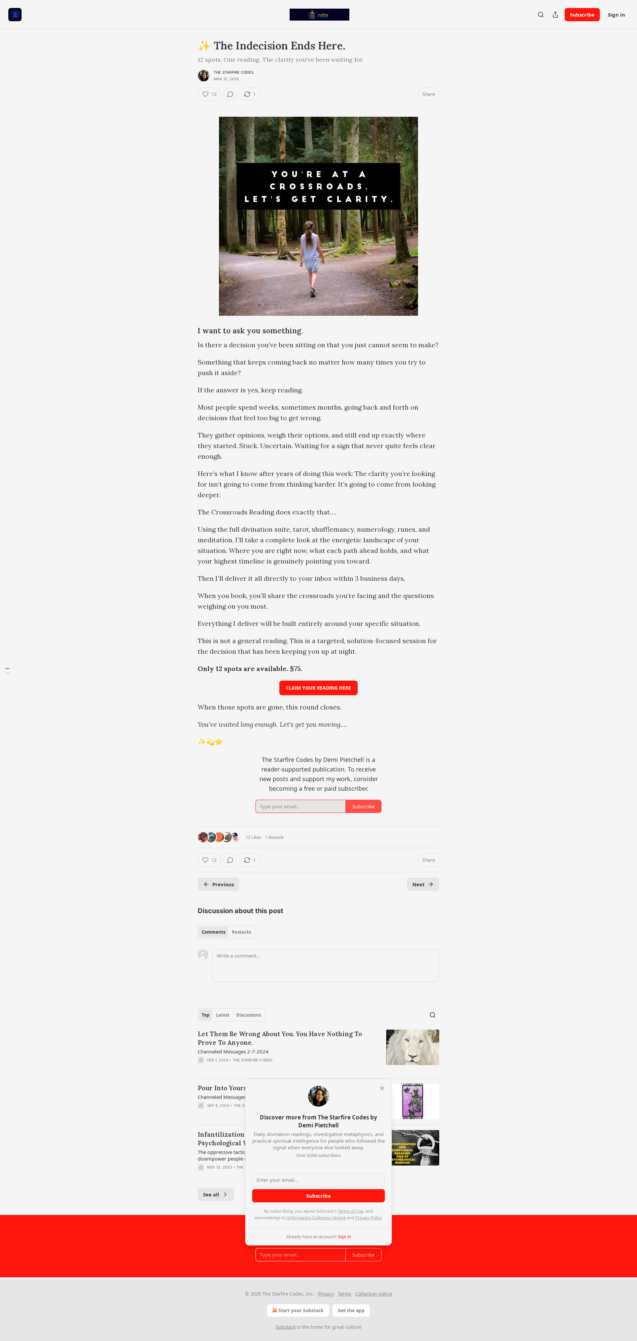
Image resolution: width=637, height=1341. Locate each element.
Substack (286, 1327)
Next (418, 884)
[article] (318, 1051)
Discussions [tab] (248, 1015)
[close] (382, 1088)
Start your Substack (301, 1310)
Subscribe (582, 14)
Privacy (326, 1294)
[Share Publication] (555, 14)
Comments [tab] (213, 932)
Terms (344, 1294)
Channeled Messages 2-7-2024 (233, 1051)
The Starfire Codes (234, 72)
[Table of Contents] (7, 670)
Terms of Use (350, 1211)
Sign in (616, 14)
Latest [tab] (223, 1015)
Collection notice (373, 1294)
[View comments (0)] (230, 94)
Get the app (351, 1310)
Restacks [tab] (241, 932)
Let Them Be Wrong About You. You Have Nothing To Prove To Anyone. (280, 1038)
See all (211, 1194)
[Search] (540, 14)
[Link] (188, 106)
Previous (223, 884)
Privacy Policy (368, 1218)
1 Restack (274, 837)
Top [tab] (205, 1015)
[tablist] (226, 932)
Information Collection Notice (316, 1218)
